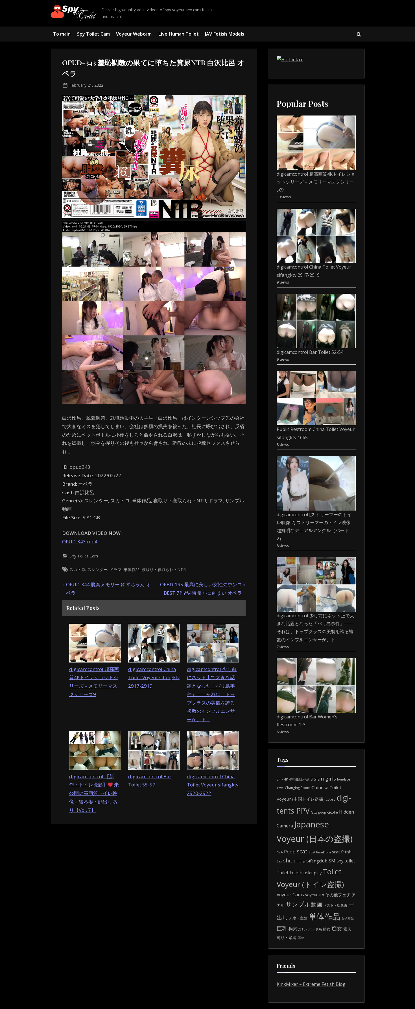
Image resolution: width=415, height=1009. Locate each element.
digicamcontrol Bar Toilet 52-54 (310, 352)
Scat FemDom (320, 852)
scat (302, 851)
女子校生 (347, 918)
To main (62, 34)
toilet (349, 861)
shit (287, 860)
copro (331, 799)
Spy (340, 861)
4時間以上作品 (299, 779)
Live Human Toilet (178, 34)
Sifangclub (316, 861)
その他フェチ (338, 894)
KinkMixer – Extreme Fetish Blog (311, 984)
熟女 (326, 929)
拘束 (293, 929)
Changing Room (297, 787)
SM (332, 861)
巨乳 (282, 928)
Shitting (299, 861)
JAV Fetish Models (224, 34)
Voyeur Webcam (134, 34)
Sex (279, 861)
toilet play (312, 872)
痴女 (336, 928)
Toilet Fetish (289, 872)
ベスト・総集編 (335, 905)
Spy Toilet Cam (93, 34)
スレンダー (97, 569)
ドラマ (115, 569)
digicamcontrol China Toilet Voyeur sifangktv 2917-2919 (154, 677)
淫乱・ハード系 (310, 929)
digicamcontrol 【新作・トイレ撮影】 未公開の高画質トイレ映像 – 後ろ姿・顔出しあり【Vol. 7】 (94, 793)
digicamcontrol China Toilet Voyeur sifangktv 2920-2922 (212, 785)
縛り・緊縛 (286, 937)
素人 (347, 929)
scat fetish (341, 852)
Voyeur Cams (290, 895)
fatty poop (318, 812)
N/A (280, 852)
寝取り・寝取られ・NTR (164, 569)
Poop (290, 851)
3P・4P (282, 779)
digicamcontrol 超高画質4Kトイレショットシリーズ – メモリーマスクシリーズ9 (316, 182)
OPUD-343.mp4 (79, 541)
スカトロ (77, 569)
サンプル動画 (304, 904)
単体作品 (131, 569)
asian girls (323, 778)
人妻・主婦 (298, 918)
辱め (301, 937)
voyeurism (314, 894)
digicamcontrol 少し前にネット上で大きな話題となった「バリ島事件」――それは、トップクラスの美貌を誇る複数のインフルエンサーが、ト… (212, 694)
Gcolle (332, 812)
